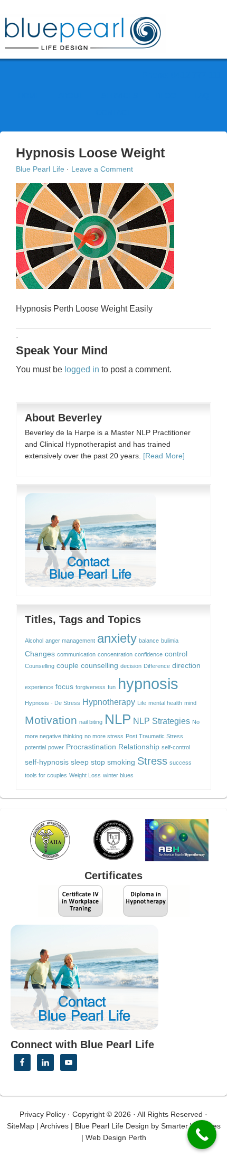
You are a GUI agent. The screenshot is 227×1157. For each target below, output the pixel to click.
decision (130, 666)
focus (64, 687)
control (176, 654)
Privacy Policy (42, 1114)
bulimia (169, 640)
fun (112, 687)
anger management (70, 640)
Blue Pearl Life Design (112, 1126)
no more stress (104, 736)
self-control (176, 747)
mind (190, 703)
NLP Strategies (161, 721)
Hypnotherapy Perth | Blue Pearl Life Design (92, 30)
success (180, 762)
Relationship (138, 747)
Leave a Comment (102, 169)
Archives (54, 1126)
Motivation (51, 720)
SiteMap (20, 1126)
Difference (157, 666)
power (56, 747)
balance (149, 640)
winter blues (118, 775)
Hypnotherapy (108, 702)
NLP (118, 719)
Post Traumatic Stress (154, 736)
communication (76, 654)
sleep (80, 762)
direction (186, 666)
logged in (81, 369)
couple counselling (87, 666)
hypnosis (148, 683)
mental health (165, 703)
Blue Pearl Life (40, 169)
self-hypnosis (47, 762)
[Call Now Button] (201, 1134)
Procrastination (91, 747)
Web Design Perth (116, 1137)
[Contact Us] (90, 540)
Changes (40, 654)
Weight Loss (85, 775)
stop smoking (113, 762)
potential (35, 747)
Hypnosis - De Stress (52, 703)
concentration (115, 654)
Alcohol (34, 640)
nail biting (90, 722)
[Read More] (164, 455)
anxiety (117, 638)
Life (141, 703)
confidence (149, 654)
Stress (152, 761)
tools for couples (46, 775)
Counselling (39, 666)
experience (39, 687)
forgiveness (90, 687)
